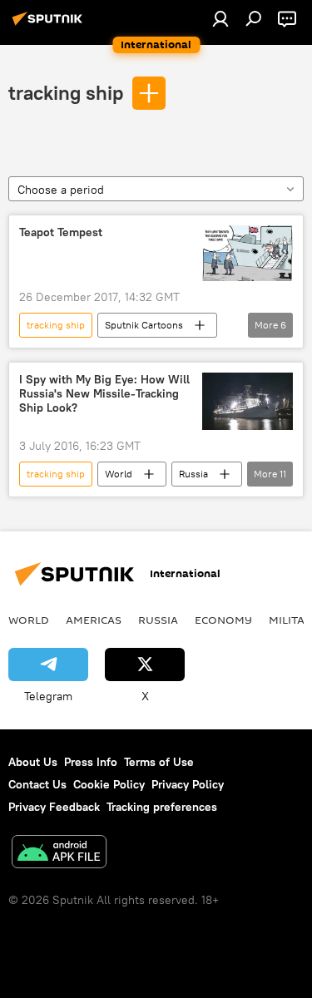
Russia (193, 473)
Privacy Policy (187, 784)
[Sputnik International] (50, 24)
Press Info (90, 761)
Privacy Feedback (54, 806)
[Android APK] (59, 853)
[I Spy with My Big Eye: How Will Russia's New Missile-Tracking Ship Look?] (247, 401)
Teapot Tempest (60, 232)
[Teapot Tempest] (247, 253)
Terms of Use (159, 761)
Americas (93, 619)
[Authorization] (220, 18)
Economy (223, 619)
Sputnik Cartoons (144, 325)
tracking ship (65, 92)
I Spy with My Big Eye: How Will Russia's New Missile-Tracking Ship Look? (104, 394)
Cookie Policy (109, 784)
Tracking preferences (161, 806)
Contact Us (37, 784)
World (118, 473)
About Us (32, 761)
